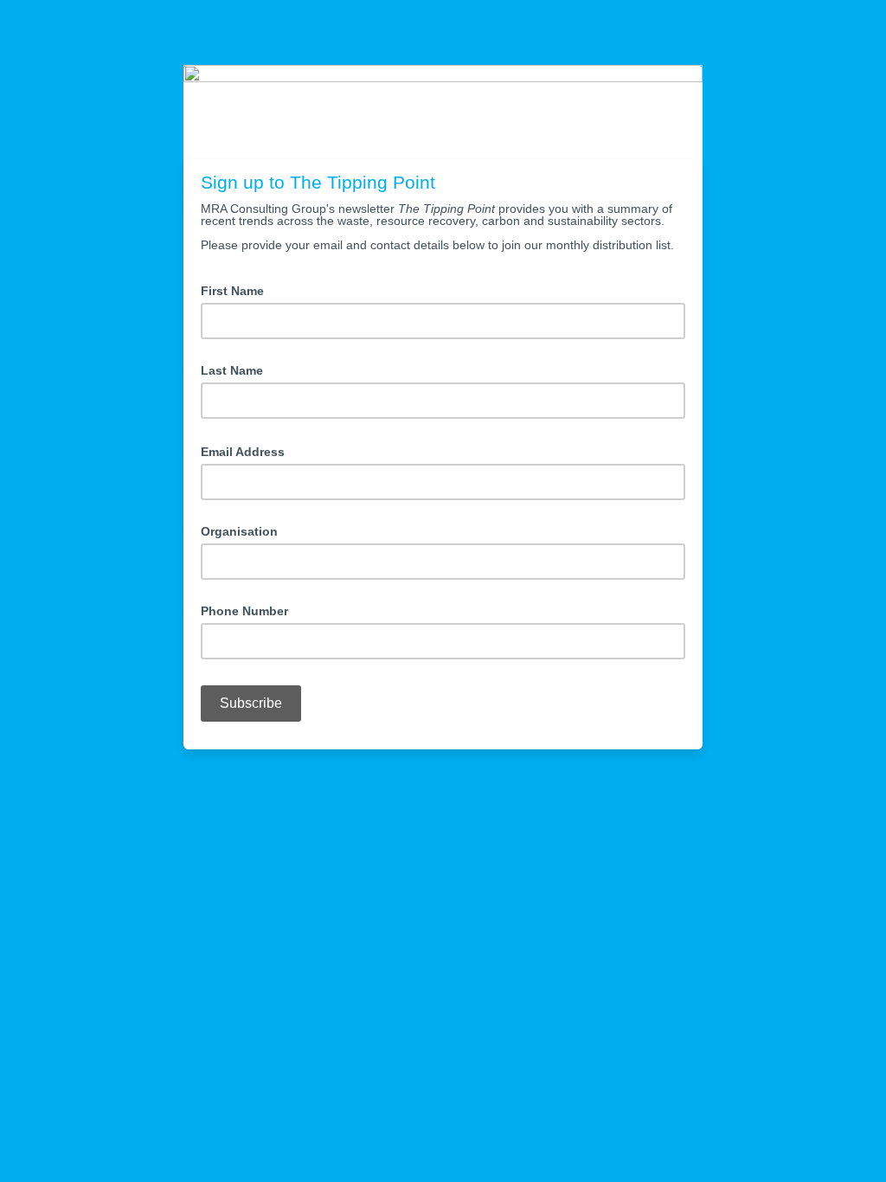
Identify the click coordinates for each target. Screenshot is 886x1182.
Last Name (232, 370)
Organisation (239, 531)
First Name (232, 291)
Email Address (248, 450)
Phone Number (244, 611)
